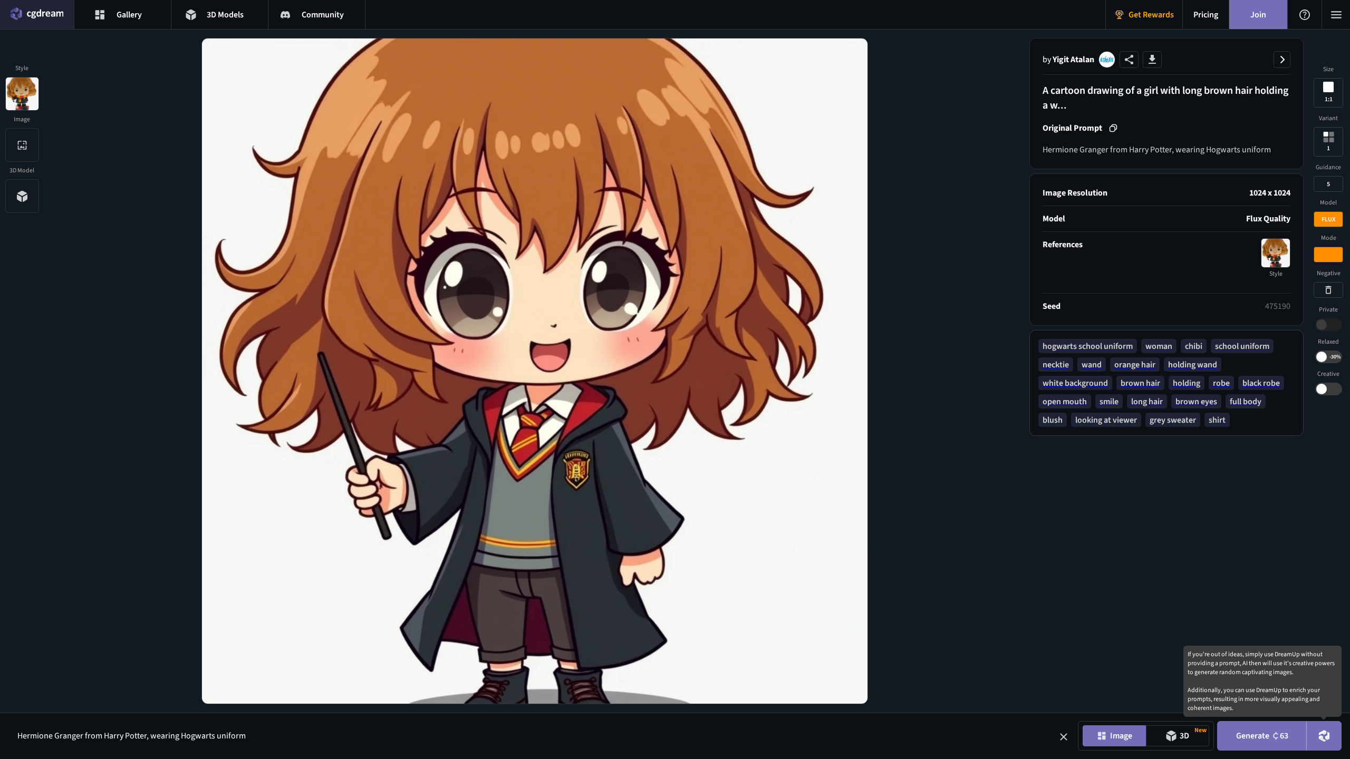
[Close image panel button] (1282, 59)
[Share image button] (1129, 59)
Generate (1262, 736)
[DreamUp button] (1324, 736)
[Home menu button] (37, 14)
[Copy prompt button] (1113, 128)
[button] (1063, 737)
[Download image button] (1152, 59)
